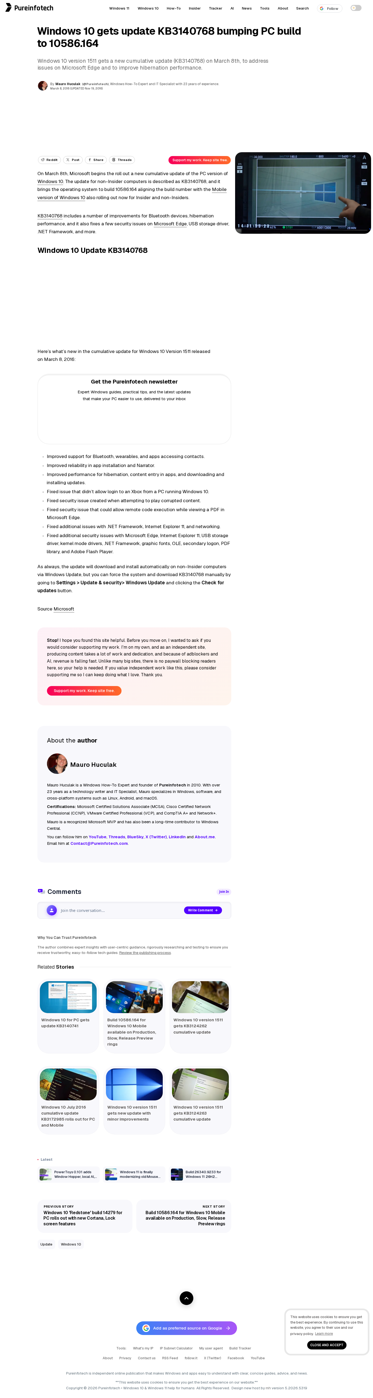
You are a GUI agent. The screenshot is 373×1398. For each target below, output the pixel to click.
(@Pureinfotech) (95, 84)
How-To (174, 8)
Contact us (147, 1358)
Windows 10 (148, 8)
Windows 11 (119, 8)
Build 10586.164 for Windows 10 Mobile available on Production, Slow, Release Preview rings (131, 1031)
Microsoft (64, 609)
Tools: (121, 1348)
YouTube (258, 1358)
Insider (195, 8)
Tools (265, 8)
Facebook (236, 1358)
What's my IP (143, 1348)
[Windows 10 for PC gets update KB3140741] (68, 997)
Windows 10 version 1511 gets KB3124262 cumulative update (198, 1025)
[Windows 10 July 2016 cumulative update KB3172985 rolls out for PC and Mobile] (68, 1084)
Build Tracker (240, 1348)
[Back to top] (186, 1298)
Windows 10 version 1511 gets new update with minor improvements (132, 1113)
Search (302, 8)
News (247, 8)
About (283, 8)
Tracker (215, 8)
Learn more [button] (324, 1333)
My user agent (211, 1348)
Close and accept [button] (327, 1345)
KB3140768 (50, 216)
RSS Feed (170, 1358)
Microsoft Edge (170, 224)
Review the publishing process (145, 952)
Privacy (125, 1358)
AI (232, 8)
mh (268, 1387)
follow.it (191, 1358)
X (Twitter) (212, 1358)
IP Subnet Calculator (176, 1348)
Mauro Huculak (68, 84)
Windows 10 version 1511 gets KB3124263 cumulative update (198, 1113)
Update (46, 1244)
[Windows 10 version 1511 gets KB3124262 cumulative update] (200, 997)
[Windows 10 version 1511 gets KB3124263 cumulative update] (200, 1084)
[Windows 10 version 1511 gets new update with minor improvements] (134, 1084)
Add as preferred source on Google (187, 1328)
